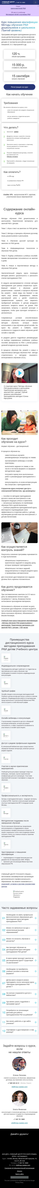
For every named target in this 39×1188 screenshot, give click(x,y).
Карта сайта (20, 1174)
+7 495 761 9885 (20, 2)
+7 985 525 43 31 (13, 1083)
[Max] (29, 2)
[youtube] (19, 1140)
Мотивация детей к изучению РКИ (18, 14)
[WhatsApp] (26, 2)
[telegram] (12, 1140)
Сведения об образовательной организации (19, 1168)
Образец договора (12, 156)
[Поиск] (31, 2)
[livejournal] (19, 1147)
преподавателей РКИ (18, 8)
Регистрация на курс (19, 87)
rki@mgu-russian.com (19, 1086)
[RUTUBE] (26, 1140)
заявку (16, 132)
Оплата (19, 1171)
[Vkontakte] (33, 1140)
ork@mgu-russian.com (19, 1123)
